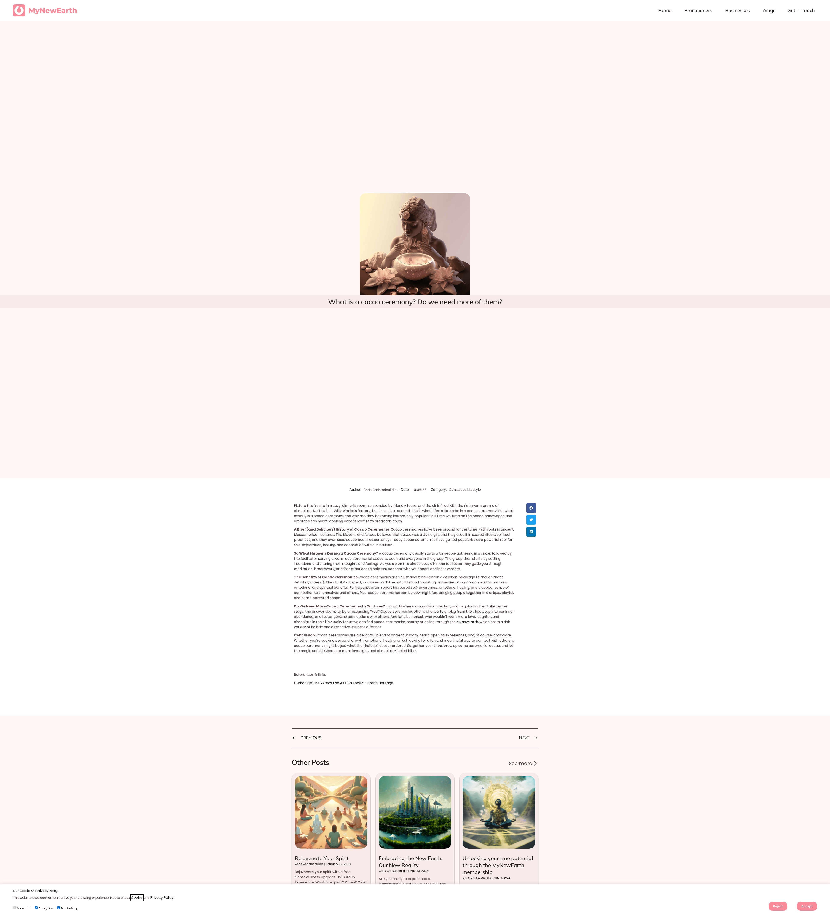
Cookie (137, 897)
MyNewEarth (467, 621)
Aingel (770, 10)
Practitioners (698, 10)
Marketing (69, 908)
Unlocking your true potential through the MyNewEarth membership (498, 865)
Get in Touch (801, 10)
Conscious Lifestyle (465, 489)
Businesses (737, 10)
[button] (531, 508)
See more (520, 763)
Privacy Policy (162, 897)
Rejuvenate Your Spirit (322, 858)
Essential (23, 908)
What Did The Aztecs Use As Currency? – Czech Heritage (345, 683)
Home (664, 10)
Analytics (45, 908)
